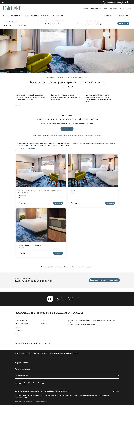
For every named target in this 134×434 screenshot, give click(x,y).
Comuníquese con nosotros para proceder (104, 280)
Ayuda (25, 397)
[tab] (40, 135)
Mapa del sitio (18, 397)
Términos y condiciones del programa (67, 395)
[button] (113, 2)
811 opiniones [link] (59, 15)
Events (122, 8)
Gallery (129, 8)
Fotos (42, 320)
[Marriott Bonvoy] (127, 2)
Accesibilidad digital (104, 395)
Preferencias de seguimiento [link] (22, 395)
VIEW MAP (109, 15)
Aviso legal (44, 323)
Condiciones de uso (51, 395)
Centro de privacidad (84, 395)
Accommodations (96, 8)
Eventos (18, 333)
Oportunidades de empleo (37, 395)
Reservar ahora (67, 129)
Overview (85, 8)
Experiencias (19, 330)
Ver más (17, 106)
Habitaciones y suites (22, 323)
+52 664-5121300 (123, 15)
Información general (21, 320)
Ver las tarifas (58, 203)
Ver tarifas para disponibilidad (27, 148)
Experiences (113, 8)
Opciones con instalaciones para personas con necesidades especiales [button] (40, 192)
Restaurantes (19, 327)
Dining (105, 8)
